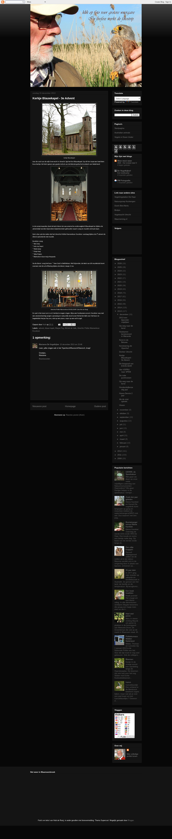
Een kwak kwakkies (130, 592)
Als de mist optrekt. (123, 400)
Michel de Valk (70, 328)
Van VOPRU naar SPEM (125, 370)
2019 (119, 289)
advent (41, 328)
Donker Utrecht (125, 352)
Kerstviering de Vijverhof (125, 347)
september (124, 417)
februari (123, 443)
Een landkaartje (123, 173)
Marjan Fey (59, 328)
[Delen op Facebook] (71, 324)
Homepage (70, 406)
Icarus (128, 682)
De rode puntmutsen (125, 376)
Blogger (131, 820)
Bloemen (129, 659)
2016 (119, 300)
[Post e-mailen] (59, 325)
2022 (119, 278)
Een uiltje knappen (129, 548)
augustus (124, 421)
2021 (119, 282)
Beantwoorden (44, 359)
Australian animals (122, 133)
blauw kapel (49, 328)
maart (122, 439)
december (124, 314)
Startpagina (119, 128)
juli (121, 424)
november (124, 410)
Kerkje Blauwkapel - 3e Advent (125, 357)
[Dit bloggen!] (66, 324)
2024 (119, 271)
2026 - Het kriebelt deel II (127, 163)
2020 (119, 285)
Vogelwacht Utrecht (122, 214)
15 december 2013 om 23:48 (71, 344)
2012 (119, 451)
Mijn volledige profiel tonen (132, 755)
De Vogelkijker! (124, 171)
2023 (119, 274)
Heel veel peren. (130, 615)
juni (121, 428)
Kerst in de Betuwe (123, 341)
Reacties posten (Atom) (75, 415)
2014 (119, 307)
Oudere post (100, 406)
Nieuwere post (39, 406)
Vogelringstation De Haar (125, 197)
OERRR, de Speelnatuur (131, 473)
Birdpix (117, 210)
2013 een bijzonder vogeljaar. (124, 320)
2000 (119, 458)
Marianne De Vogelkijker (49, 344)
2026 (119, 263)
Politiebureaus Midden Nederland (132, 638)
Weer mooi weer (124, 161)
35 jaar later (131, 570)
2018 (119, 293)
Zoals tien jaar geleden (132, 498)
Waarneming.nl (120, 219)
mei (121, 432)
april (122, 435)
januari (123, 446)
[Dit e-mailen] (64, 324)
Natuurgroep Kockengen (124, 201)
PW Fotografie (123, 180)
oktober (123, 413)
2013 (119, 311)
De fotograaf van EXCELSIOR (126, 365)
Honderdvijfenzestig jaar (126, 388)
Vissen (122, 405)
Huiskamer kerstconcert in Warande (125, 334)
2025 (119, 267)
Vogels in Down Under (123, 137)
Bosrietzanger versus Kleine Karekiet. (131, 524)
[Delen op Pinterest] (74, 324)
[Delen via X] (69, 324)
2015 (119, 304)
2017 (119, 296)
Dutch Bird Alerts (121, 206)
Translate (134, 102)
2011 (119, 455)
